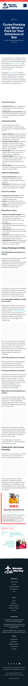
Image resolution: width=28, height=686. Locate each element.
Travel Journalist (20, 514)
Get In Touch (12, 0)
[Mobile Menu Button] (25, 5)
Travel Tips (14, 19)
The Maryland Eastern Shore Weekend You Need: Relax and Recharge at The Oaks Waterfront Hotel (14, 626)
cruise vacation (13, 72)
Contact (14, 610)
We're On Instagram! (20, 0)
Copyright (14, 649)
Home (14, 601)
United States (14, 582)
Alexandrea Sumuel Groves (14, 510)
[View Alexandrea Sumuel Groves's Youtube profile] (17, 506)
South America (14, 589)
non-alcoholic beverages (19, 311)
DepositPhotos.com (18, 673)
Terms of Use (14, 646)
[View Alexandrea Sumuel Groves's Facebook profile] (14, 506)
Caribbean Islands (14, 586)
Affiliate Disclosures (14, 644)
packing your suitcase (16, 63)
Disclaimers (14, 641)
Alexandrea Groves (14, 605)
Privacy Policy (14, 639)
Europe (14, 584)
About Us (7, 0)
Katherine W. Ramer (14, 608)
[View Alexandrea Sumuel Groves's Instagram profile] (11, 506)
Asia (14, 591)
